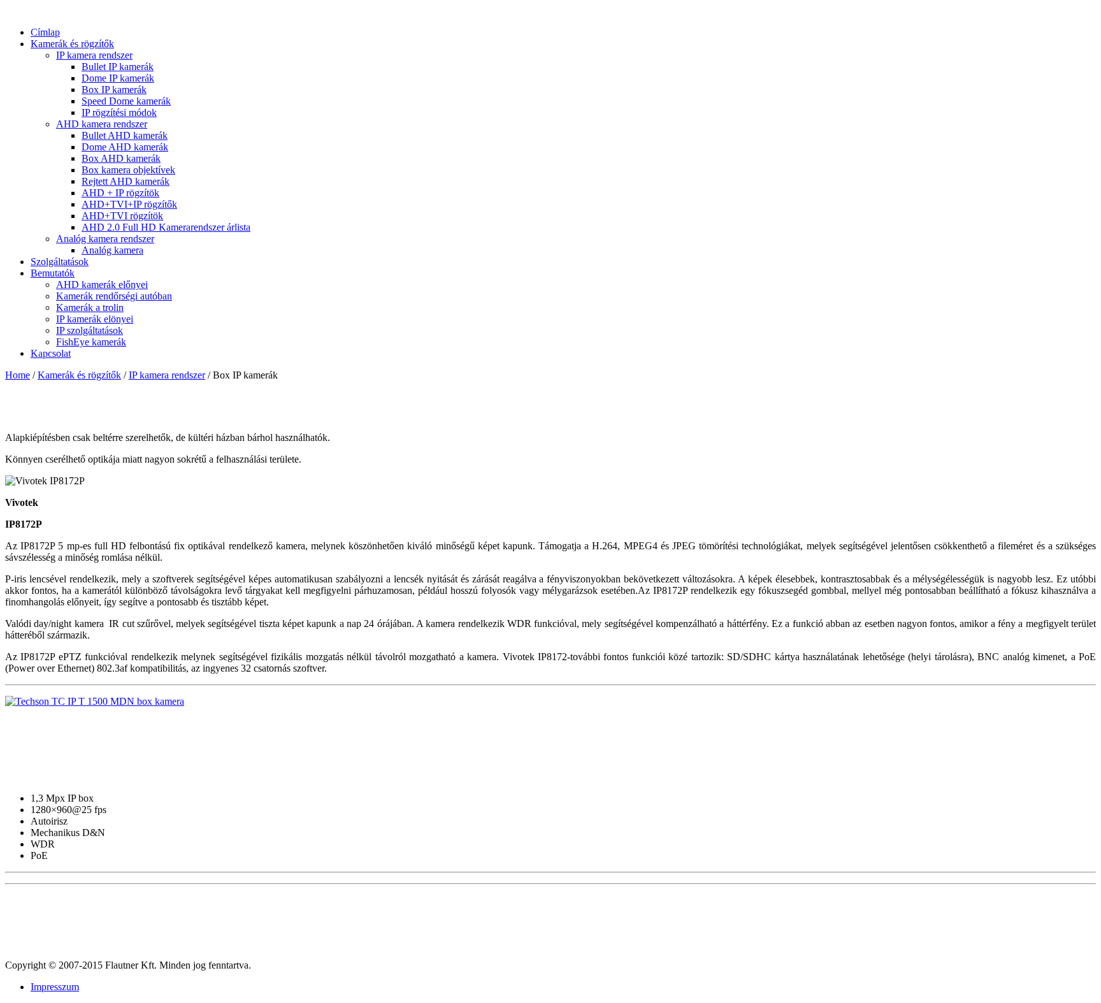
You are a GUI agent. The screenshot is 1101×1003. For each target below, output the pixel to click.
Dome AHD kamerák (125, 146)
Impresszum (55, 986)
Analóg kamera (112, 250)
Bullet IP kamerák (118, 66)
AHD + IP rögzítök (120, 192)
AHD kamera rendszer (101, 124)
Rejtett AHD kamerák (125, 181)
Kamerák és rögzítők (79, 375)
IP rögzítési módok (119, 112)
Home (17, 375)
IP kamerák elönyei (94, 319)
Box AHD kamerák (121, 158)
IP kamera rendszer (94, 55)
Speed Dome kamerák (126, 101)
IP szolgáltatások (89, 330)
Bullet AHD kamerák (125, 135)
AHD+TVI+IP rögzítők (129, 204)
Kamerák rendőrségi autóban (114, 296)
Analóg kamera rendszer (105, 238)
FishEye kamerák (91, 341)
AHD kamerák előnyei (102, 284)
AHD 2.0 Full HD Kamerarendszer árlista (166, 227)
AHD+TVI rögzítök (122, 215)
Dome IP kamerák (118, 78)
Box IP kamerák (114, 89)
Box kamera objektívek (128, 169)
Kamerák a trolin (90, 307)
